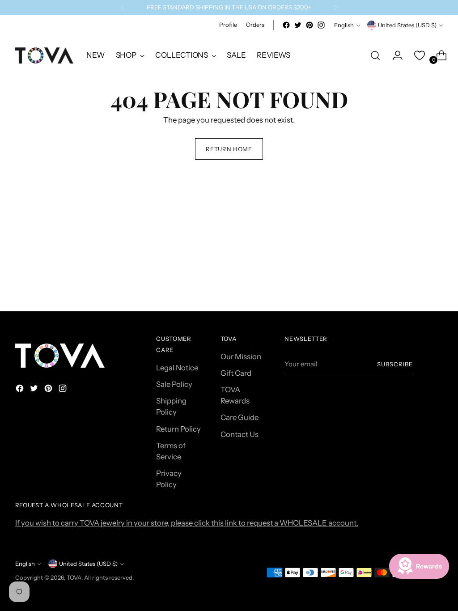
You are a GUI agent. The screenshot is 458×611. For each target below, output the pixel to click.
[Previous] (122, 7)
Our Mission (241, 356)
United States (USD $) (407, 25)
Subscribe (395, 364)
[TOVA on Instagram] (321, 25)
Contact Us (240, 434)
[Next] (335, 7)
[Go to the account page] (394, 55)
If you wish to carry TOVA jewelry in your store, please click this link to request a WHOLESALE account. (186, 522)
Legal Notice (177, 367)
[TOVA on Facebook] (286, 25)
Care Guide (240, 417)
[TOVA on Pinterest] (309, 25)
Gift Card (236, 373)
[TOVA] (44, 55)
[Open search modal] (375, 55)
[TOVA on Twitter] (298, 25)
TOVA (74, 577)
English (344, 25)
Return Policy (178, 428)
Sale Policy (174, 384)
